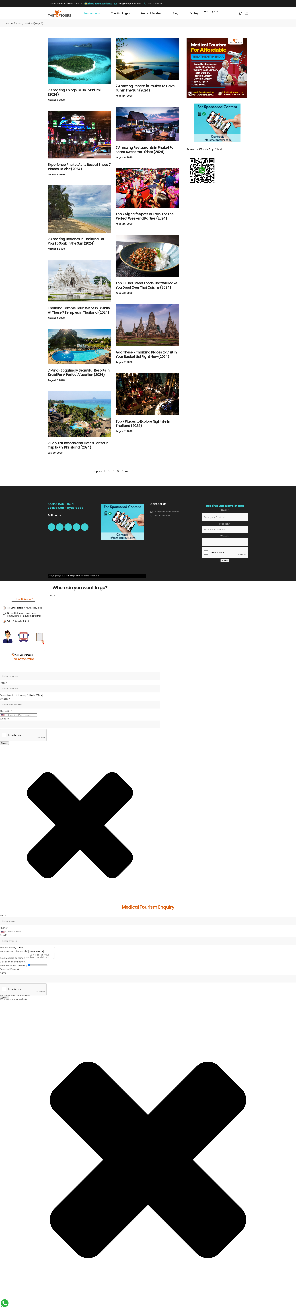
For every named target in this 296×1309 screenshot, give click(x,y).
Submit (225, 560)
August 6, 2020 (56, 100)
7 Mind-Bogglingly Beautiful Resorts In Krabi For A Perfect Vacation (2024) (78, 372)
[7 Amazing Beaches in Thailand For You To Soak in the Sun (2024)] (79, 209)
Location (224, 523)
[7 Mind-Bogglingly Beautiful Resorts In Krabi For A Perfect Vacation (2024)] (79, 346)
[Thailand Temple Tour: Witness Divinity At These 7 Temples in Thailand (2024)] (79, 281)
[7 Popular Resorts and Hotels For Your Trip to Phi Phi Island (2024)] (79, 414)
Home (9, 23)
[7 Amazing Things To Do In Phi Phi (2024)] (79, 61)
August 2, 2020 (124, 293)
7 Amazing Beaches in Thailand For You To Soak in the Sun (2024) (76, 241)
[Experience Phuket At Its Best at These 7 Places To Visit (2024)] (79, 134)
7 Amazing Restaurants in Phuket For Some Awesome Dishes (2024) (145, 149)
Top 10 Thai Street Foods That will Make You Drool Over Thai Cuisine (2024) (146, 285)
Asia (18, 23)
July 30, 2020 (55, 452)
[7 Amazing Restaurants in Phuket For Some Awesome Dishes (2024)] (147, 124)
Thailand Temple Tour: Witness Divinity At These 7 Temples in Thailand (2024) (79, 310)
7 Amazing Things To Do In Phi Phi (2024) (74, 92)
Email (225, 509)
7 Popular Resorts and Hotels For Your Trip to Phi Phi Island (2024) (78, 445)
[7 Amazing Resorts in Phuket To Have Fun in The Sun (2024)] (147, 59)
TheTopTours (73, 575)
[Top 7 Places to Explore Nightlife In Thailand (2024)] (147, 394)
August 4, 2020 (56, 248)
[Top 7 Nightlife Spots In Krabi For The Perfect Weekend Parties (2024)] (147, 188)
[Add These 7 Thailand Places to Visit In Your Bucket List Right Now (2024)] (147, 325)
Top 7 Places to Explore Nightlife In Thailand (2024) (143, 423)
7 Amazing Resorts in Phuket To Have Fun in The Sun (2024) (145, 88)
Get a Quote (211, 11)
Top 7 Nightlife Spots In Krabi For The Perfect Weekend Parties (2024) (144, 216)
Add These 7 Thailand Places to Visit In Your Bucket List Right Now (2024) (146, 354)
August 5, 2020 (56, 174)
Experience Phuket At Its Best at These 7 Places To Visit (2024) (79, 166)
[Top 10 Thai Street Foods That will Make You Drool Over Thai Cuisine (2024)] (147, 256)
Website (224, 536)
